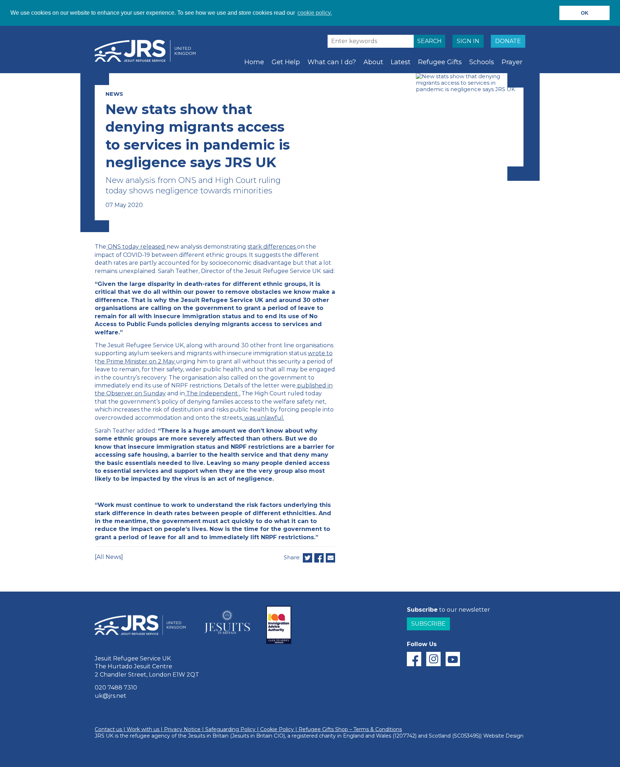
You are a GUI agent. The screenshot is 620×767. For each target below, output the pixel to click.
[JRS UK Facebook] (414, 659)
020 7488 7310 (116, 687)
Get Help (286, 62)
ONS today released (136, 246)
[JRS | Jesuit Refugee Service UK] (148, 51)
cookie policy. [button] (314, 13)
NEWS (114, 93)
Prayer (512, 62)
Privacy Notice (182, 729)
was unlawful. (264, 417)
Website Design (503, 736)
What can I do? (331, 62)
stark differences (272, 246)
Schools (481, 62)
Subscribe (428, 623)
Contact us (108, 729)
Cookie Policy (277, 729)
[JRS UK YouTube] (453, 659)
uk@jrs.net (110, 695)
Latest (400, 62)
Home (254, 62)
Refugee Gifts (440, 62)
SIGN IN (468, 41)
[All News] (109, 557)
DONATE (508, 41)
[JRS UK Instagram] (433, 659)
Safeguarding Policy (230, 729)
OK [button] (584, 13)
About (373, 62)
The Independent (212, 393)
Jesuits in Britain (208, 736)
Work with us (143, 729)
